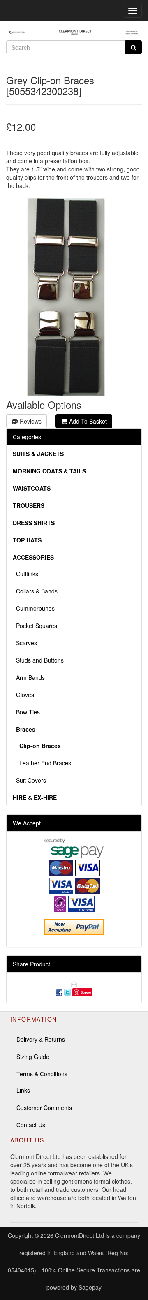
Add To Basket (87, 421)
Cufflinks (25, 574)
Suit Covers (29, 780)
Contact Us (30, 1125)
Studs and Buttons (38, 660)
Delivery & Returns (40, 1039)
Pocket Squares (35, 625)
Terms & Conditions (41, 1074)
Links (23, 1090)
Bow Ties (26, 712)
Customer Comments (44, 1107)
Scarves (25, 643)
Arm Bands (29, 677)
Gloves (23, 695)
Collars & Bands (35, 591)
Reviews (30, 421)
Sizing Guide (32, 1056)
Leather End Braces (42, 763)
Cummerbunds (34, 608)
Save (86, 992)
